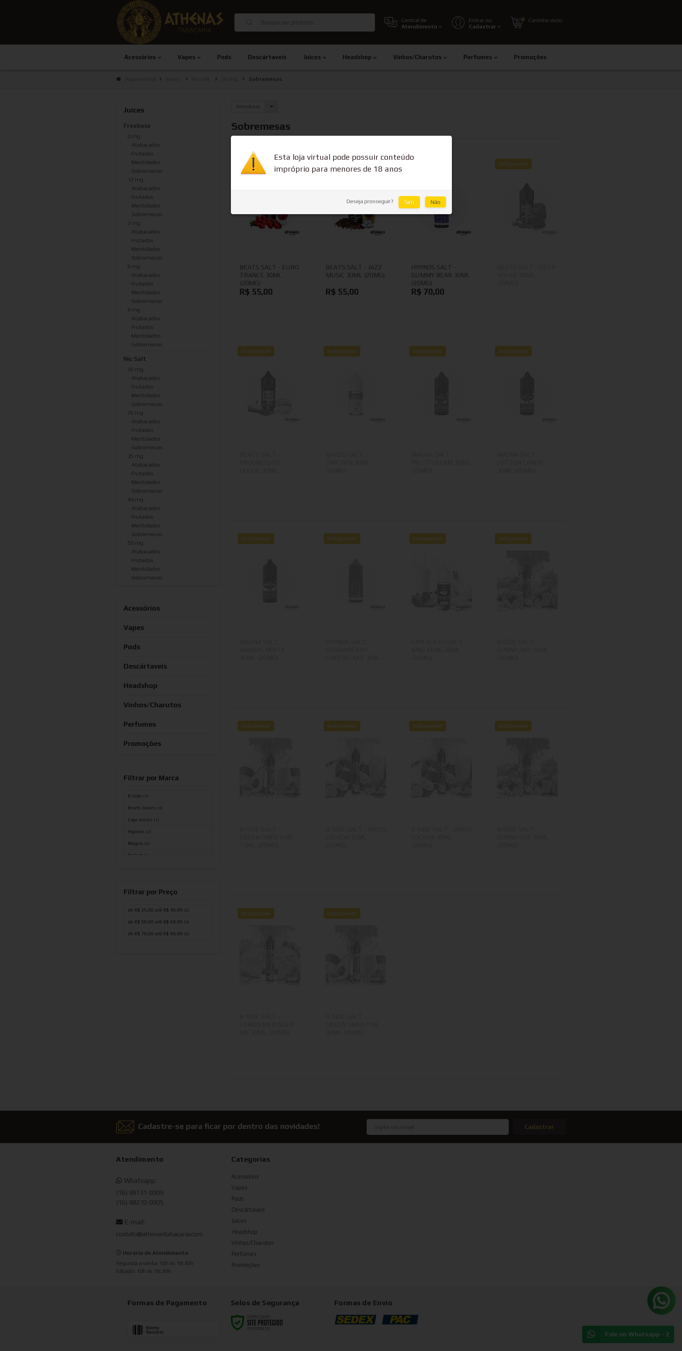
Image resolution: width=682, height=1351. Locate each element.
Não (435, 202)
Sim (409, 202)
